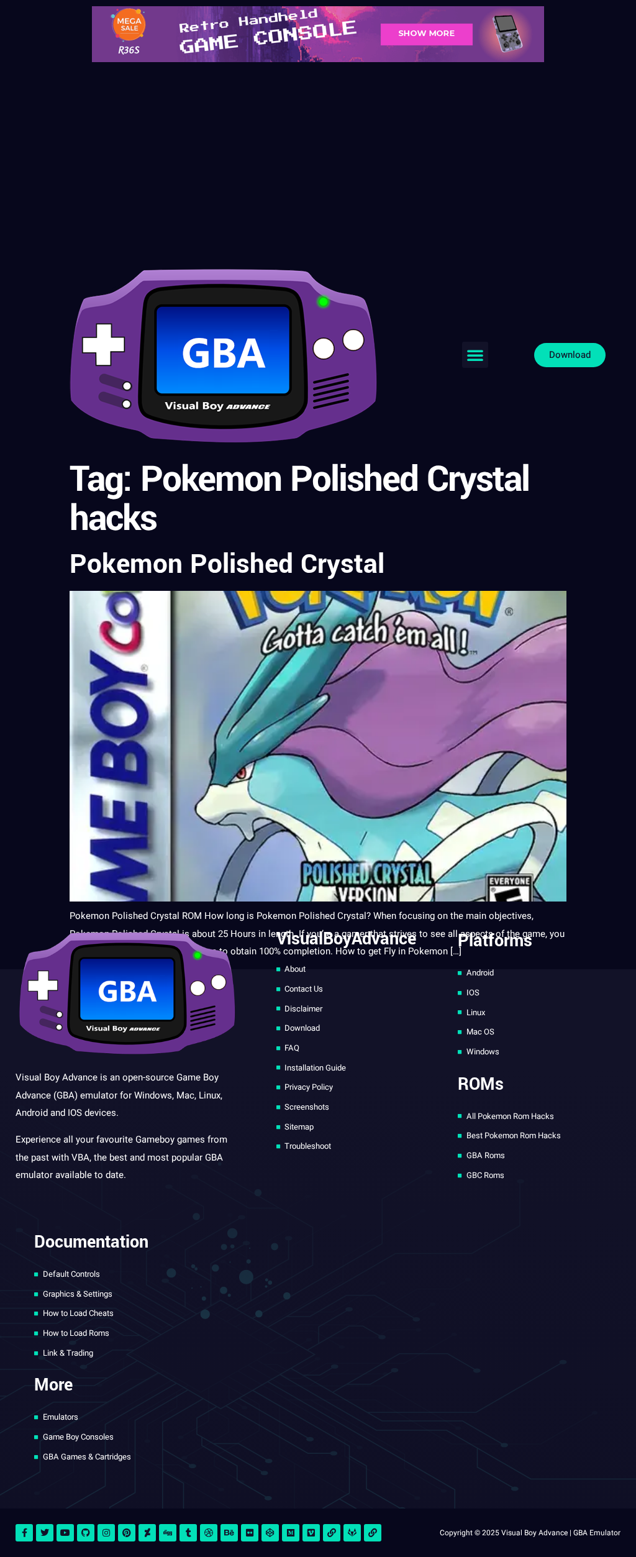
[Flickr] (249, 1532)
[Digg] (167, 1532)
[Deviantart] (147, 1532)
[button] (475, 355)
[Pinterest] (126, 1532)
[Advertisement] (318, 162)
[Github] (85, 1532)
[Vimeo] (311, 1532)
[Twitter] (44, 1532)
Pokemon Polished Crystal (227, 564)
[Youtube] (65, 1532)
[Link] (331, 1532)
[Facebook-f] (24, 1532)
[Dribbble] (208, 1532)
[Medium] (290, 1532)
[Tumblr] (188, 1532)
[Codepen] (270, 1532)
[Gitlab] (352, 1532)
